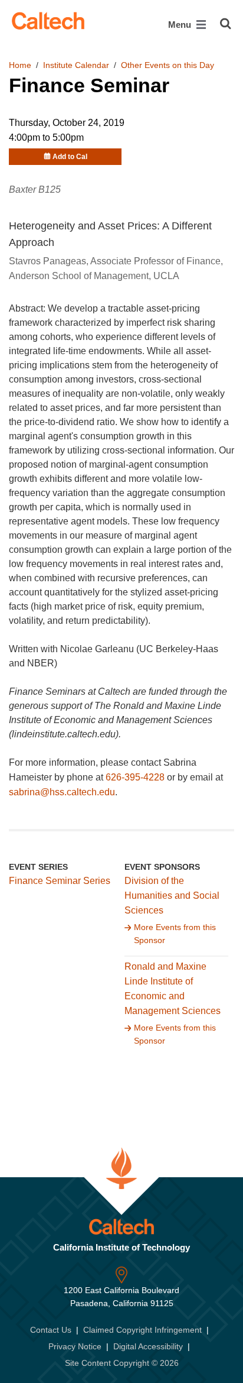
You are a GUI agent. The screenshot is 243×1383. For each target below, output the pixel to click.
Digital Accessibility (148, 1346)
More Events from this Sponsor (175, 933)
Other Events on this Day (167, 65)
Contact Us (50, 1330)
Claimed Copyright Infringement (142, 1330)
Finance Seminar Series (59, 881)
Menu (180, 25)
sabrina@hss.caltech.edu (62, 792)
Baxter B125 (35, 189)
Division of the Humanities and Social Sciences (171, 895)
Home (20, 65)
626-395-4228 (135, 777)
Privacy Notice (74, 1346)
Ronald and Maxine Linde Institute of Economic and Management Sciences (172, 988)
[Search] (225, 24)
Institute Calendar (76, 65)
